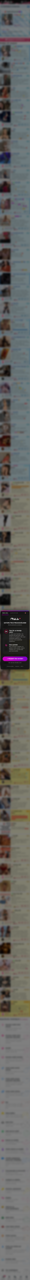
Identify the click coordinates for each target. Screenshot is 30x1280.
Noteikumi (17, 666)
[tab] (5, 613)
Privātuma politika (10, 666)
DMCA (22, 666)
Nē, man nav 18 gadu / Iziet (15, 662)
